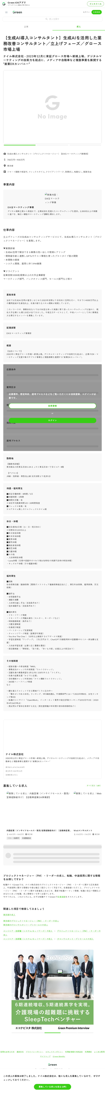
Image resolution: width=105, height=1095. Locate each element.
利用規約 (88, 1052)
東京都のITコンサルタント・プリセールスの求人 (25, 925)
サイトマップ (45, 1056)
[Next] (97, 107)
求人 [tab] (79, 26)
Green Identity (59, 1056)
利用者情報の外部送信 (74, 1052)
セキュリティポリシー (54, 1052)
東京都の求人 (9, 915)
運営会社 (20, 1052)
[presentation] (52, 19)
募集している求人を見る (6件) (52, 1086)
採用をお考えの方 (7, 1052)
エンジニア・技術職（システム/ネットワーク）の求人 (28, 931)
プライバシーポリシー (34, 1052)
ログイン (86, 12)
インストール (95, 4)
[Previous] (7, 107)
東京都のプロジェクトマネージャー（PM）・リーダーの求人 (31, 921)
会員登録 (96, 12)
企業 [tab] (26, 26)
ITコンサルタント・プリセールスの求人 (75, 939)
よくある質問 (99, 1052)
